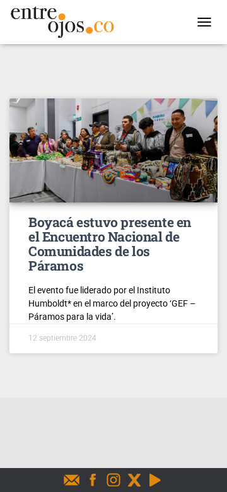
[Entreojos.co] (66, 22)
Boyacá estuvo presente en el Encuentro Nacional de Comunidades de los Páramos (109, 243)
